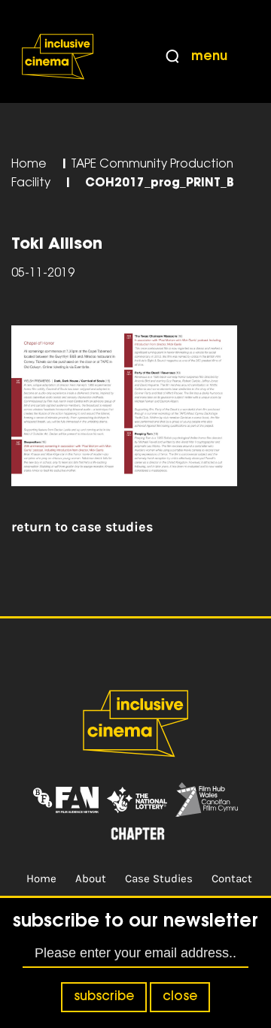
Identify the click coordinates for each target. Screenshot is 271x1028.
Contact (232, 878)
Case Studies (159, 878)
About (90, 878)
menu (209, 57)
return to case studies (82, 527)
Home (29, 165)
